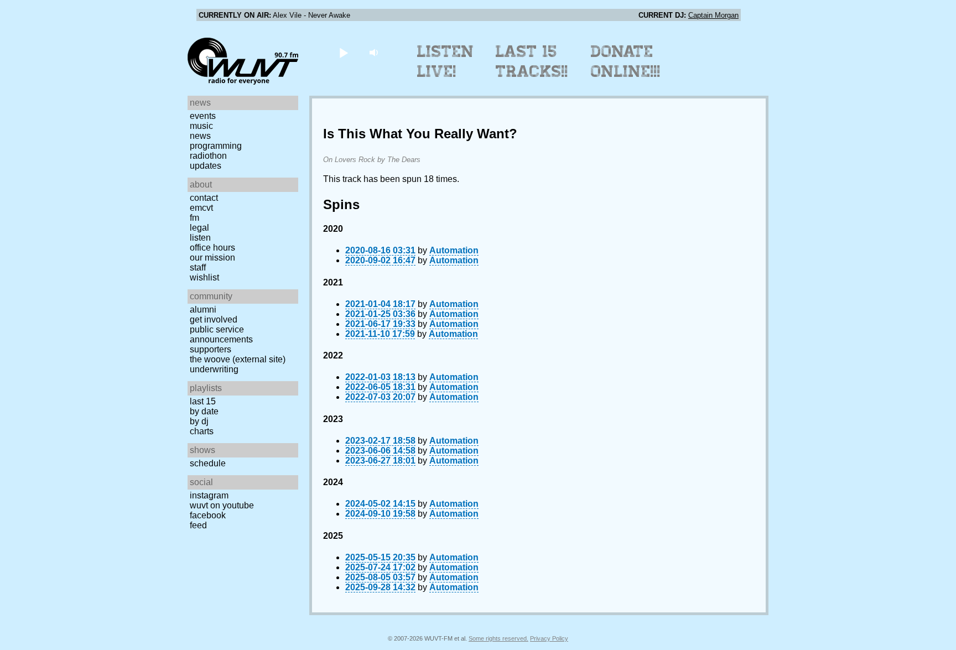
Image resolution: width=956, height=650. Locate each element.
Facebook (208, 515)
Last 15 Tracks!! (532, 61)
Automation (454, 250)
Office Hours (212, 247)
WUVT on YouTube (222, 505)
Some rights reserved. (498, 638)
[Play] (343, 52)
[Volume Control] (374, 52)
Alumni (203, 309)
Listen (200, 237)
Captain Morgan (713, 15)
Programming (216, 145)
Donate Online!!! (626, 61)
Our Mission (212, 257)
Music (201, 126)
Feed (198, 525)
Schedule (208, 463)
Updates (205, 165)
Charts (202, 431)
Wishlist (204, 277)
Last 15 (203, 401)
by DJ (199, 421)
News (200, 136)
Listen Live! (445, 61)
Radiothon (208, 155)
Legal (199, 227)
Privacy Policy (549, 638)
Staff (198, 267)
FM (194, 217)
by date (204, 411)
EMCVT (201, 207)
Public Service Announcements (221, 334)
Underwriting (214, 369)
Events (203, 116)
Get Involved (213, 319)
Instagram (209, 495)
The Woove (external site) (237, 359)
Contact (204, 197)
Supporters (210, 349)
